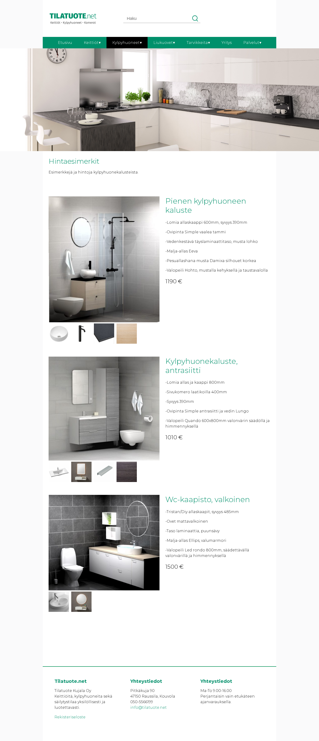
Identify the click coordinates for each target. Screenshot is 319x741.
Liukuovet (163, 42)
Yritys (227, 42)
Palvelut (251, 42)
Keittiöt (91, 42)
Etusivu (65, 42)
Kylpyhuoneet (126, 42)
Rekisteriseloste (69, 717)
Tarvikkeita (197, 42)
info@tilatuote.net (148, 707)
